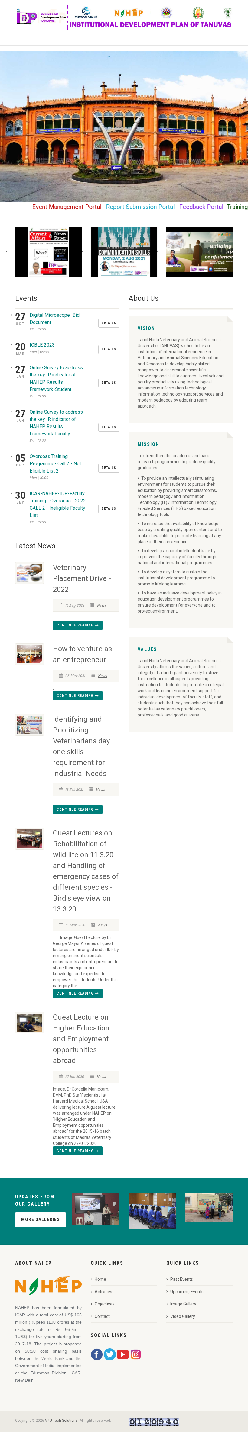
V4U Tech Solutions (61, 1420)
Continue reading (76, 625)
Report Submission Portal (120, 206)
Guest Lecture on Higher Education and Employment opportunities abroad (81, 1039)
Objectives (105, 1304)
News (101, 605)
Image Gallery (183, 1304)
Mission (148, 444)
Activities (103, 1291)
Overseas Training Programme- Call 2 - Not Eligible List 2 (55, 463)
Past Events (181, 1279)
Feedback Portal (181, 206)
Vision (146, 328)
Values (147, 649)
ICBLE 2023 (42, 345)
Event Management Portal (47, 206)
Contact (102, 1316)
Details (109, 323)
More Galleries (40, 1219)
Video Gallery (182, 1316)
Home (100, 1279)
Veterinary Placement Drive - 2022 (82, 578)
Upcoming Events (187, 1291)
